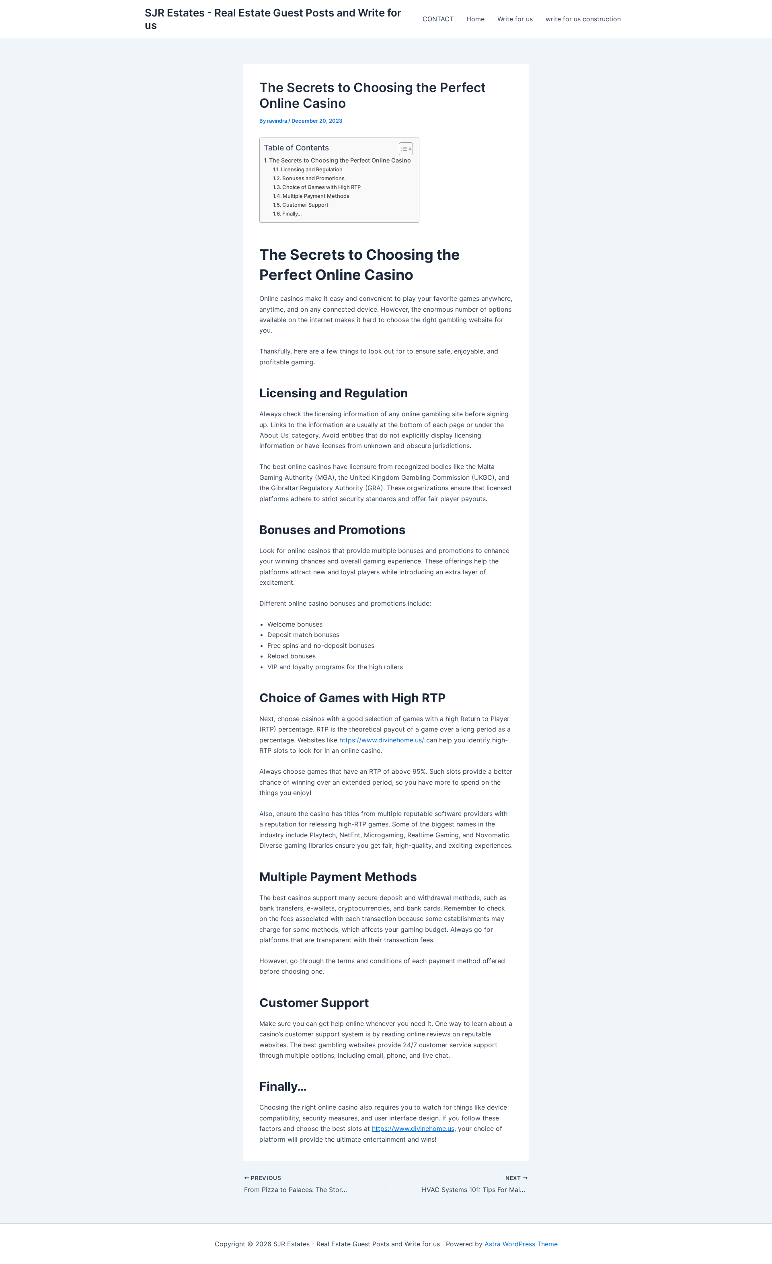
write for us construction (583, 19)
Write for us (515, 19)
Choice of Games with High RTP (321, 187)
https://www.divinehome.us (413, 1128)
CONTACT (438, 19)
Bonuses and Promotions (313, 178)
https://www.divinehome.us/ (381, 740)
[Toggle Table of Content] (402, 149)
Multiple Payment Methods (316, 196)
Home (475, 19)
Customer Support (305, 204)
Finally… (292, 213)
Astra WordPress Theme (521, 1244)
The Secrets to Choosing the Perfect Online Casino (340, 160)
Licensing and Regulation (312, 169)
